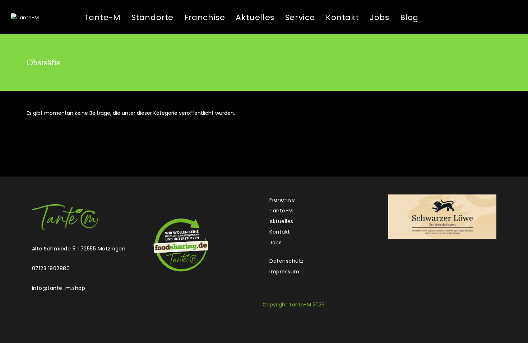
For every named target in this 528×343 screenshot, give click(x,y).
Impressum (284, 271)
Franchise (282, 199)
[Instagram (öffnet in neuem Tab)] (471, 17)
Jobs (275, 242)
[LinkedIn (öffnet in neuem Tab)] (490, 17)
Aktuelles (281, 221)
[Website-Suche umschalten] (432, 17)
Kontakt (279, 231)
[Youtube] (195, 200)
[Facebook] (157, 200)
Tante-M (281, 210)
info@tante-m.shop (58, 288)
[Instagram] (170, 200)
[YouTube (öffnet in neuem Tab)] (509, 17)
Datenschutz (286, 260)
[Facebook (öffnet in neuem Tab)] (453, 17)
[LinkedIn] (182, 200)
